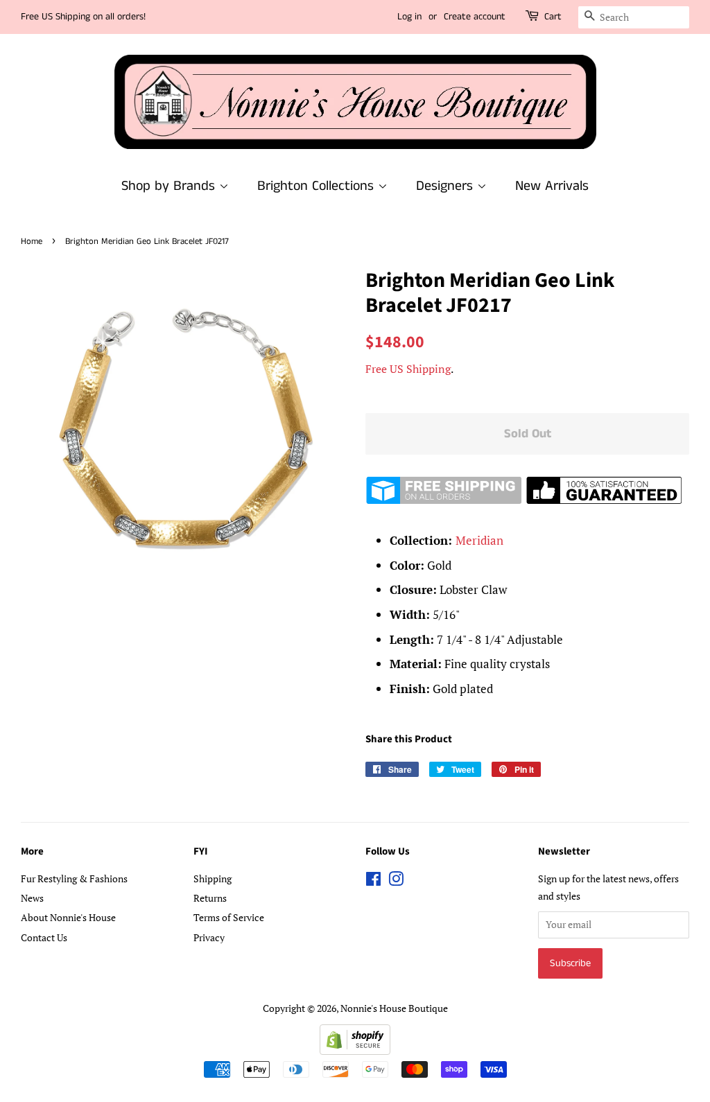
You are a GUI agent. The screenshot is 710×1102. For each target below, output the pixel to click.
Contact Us (44, 937)
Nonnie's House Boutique (394, 1008)
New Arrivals (552, 186)
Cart (553, 17)
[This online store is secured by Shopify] (355, 1050)
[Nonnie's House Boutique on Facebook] (373, 881)
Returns (210, 897)
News (32, 897)
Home (31, 241)
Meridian (479, 540)
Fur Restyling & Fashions (74, 878)
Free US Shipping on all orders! (83, 17)
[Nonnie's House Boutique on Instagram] (396, 881)
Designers (446, 186)
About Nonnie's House (68, 917)
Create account (474, 17)
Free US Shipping (408, 368)
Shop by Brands (170, 186)
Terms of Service (228, 917)
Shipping (212, 878)
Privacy (209, 937)
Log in (409, 17)
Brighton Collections (317, 186)
